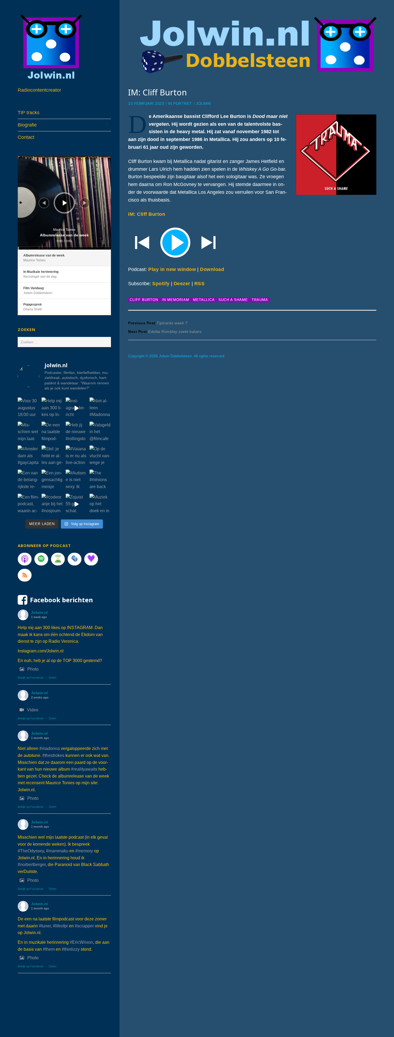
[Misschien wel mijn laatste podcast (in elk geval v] (28, 432)
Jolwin (203, 103)
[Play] (252, 241)
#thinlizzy (71, 949)
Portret (182, 103)
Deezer (182, 283)
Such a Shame (233, 300)
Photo (33, 669)
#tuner (45, 926)
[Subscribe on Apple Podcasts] (25, 559)
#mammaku (57, 851)
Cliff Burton (144, 300)
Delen (52, 677)
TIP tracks (28, 112)
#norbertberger (32, 864)
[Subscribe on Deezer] (91, 559)
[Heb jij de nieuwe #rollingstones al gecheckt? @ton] (76, 432)
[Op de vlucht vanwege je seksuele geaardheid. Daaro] (100, 456)
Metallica (204, 300)
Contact (26, 137)
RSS (199, 283)
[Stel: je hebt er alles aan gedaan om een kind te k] (52, 456)
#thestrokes (53, 755)
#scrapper (84, 926)
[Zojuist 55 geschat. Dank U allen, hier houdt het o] (76, 504)
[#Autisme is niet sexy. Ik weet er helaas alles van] (76, 480)
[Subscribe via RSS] (25, 575)
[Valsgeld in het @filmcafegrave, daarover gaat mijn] (100, 432)
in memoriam (175, 300)
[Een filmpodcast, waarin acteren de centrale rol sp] (28, 504)
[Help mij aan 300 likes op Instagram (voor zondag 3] (52, 408)
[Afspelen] (65, 203)
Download (212, 269)
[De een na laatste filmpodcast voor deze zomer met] (52, 432)
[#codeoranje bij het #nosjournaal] (52, 504)
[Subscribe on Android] (58, 559)
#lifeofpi (60, 926)
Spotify (161, 283)
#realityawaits (84, 769)
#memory (84, 851)
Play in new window (172, 269)
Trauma (260, 300)
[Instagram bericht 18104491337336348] (76, 408)
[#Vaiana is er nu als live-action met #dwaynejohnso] (76, 456)
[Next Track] (84, 203)
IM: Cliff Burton (146, 214)
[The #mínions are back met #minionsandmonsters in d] (100, 480)
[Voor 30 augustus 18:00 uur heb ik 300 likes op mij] (28, 408)
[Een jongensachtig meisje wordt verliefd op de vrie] (52, 480)
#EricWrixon (81, 942)
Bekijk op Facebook (30, 677)
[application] (64, 203)
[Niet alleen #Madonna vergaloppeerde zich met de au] (100, 408)
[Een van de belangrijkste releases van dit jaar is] (28, 480)
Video (32, 710)
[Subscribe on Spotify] (41, 559)
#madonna (49, 748)
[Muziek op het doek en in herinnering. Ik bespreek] (100, 504)
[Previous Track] (44, 203)
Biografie (27, 125)
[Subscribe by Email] (74, 559)
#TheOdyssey (31, 851)
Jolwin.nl (39, 612)
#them (49, 949)
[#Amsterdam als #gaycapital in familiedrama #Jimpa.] (28, 456)
